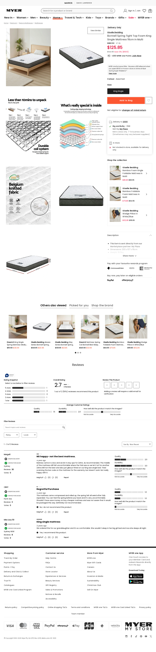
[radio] (118, 91)
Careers (90, 567)
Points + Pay (9, 567)
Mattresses (39, 23)
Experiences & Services (56, 576)
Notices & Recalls (53, 594)
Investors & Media (95, 576)
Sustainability (93, 580)
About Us (91, 571)
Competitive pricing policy (32, 607)
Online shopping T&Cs (57, 607)
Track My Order (11, 558)
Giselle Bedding (115, 32)
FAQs (48, 562)
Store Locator (52, 571)
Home (6, 23)
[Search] (112, 10)
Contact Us (51, 567)
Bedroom (13, 23)
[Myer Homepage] (14, 12)
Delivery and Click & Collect (16, 571)
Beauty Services (53, 580)
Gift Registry (51, 585)
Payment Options (12, 562)
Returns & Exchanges (13, 576)
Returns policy (11, 607)
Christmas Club (94, 585)
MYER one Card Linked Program (18, 589)
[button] (131, 129)
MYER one (91, 558)
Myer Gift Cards (94, 562)
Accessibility (51, 599)
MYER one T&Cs (100, 607)
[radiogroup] (129, 91)
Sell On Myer (92, 589)
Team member (78, 614)
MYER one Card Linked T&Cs (123, 607)
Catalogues (9, 585)
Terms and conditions (80, 607)
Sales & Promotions (54, 589)
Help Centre (51, 558)
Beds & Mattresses (26, 23)
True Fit (7, 580)
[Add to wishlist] (148, 100)
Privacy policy (145, 607)
